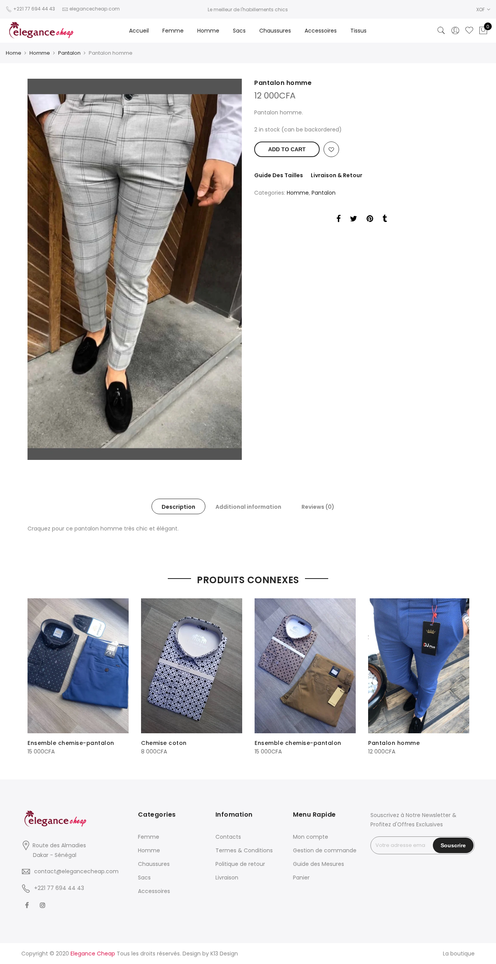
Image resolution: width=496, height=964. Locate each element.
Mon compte (310, 837)
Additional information (248, 507)
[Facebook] (28, 905)
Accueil (139, 31)
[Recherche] (441, 30)
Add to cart (287, 149)
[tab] (178, 506)
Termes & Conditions (244, 850)
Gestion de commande (324, 850)
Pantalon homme (394, 743)
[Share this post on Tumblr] (384, 220)
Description (178, 507)
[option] (135, 269)
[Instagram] (43, 905)
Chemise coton (164, 743)
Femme (173, 31)
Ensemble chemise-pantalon (71, 743)
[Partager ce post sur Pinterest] (370, 220)
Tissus (358, 31)
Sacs (239, 31)
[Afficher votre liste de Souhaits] (469, 30)
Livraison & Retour (336, 175)
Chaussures (275, 31)
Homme (208, 31)
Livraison (226, 877)
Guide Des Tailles (278, 175)
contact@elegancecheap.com (76, 871)
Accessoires (321, 31)
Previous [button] (34, 671)
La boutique (459, 953)
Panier (301, 877)
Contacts (228, 837)
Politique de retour (240, 864)
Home (13, 53)
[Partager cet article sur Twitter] (353, 220)
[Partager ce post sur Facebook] (338, 220)
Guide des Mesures (318, 864)
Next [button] (461, 671)
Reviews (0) (317, 507)
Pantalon (69, 53)
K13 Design (224, 953)
